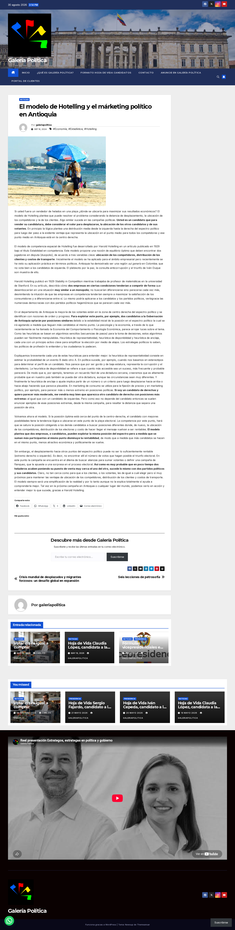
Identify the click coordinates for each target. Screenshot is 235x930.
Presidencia (140, 639)
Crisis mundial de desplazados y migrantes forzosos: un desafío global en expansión (50, 579)
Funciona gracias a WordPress (101, 924)
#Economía (60, 129)
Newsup (129, 924)
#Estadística (75, 129)
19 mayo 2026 (189, 713)
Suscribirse (117, 556)
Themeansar (143, 924)
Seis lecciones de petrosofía (139, 577)
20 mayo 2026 (134, 713)
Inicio (26, 72)
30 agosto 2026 (27, 713)
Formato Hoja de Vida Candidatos (106, 72)
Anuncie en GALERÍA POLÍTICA (181, 72)
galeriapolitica (44, 124)
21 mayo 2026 (79, 713)
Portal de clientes (26, 81)
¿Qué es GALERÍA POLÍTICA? (55, 72)
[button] (218, 76)
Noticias (24, 99)
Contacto (146, 72)
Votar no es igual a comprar (31, 645)
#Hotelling (90, 129)
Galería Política (27, 60)
